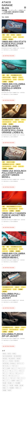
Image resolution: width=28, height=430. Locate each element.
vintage (6, 363)
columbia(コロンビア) (16, 75)
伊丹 (14, 380)
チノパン (6, 373)
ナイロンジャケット (14, 375)
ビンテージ (6, 378)
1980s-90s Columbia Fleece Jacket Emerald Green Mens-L (13, 87)
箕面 (5, 390)
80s (3, 35)
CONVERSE (18, 356)
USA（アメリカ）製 (6, 77)
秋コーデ (19, 388)
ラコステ (14, 378)
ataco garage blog (7, 5)
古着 (5, 383)
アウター (20, 77)
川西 (22, 385)
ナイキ (5, 375)
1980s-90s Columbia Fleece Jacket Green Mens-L (13, 255)
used (17, 361)
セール (22, 370)
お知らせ (19, 35)
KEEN (5, 358)
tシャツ (6, 361)
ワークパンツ (22, 378)
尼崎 (17, 385)
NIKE (19, 358)
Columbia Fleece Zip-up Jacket (12, 335)
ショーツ (6, 370)
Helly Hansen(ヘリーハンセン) (14, 206)
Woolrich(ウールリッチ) (8, 164)
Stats (12, 35)
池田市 (12, 388)
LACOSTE (12, 358)
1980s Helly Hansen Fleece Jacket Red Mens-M (14, 215)
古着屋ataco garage (19, 48)
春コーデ (6, 388)
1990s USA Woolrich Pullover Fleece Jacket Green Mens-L (14, 173)
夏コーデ (6, 385)
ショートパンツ (14, 370)
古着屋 (18, 383)
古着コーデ (11, 383)
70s (10, 353)
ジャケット (5, 329)
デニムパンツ (20, 373)
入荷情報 (4, 39)
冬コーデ (20, 380)
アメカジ (16, 366)
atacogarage (8, 356)
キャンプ (15, 368)
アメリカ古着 (7, 368)
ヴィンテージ (7, 380)
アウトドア (21, 363)
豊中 (10, 390)
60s (5, 353)
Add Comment (14, 50)
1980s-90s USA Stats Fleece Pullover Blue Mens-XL (14, 43)
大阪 (12, 385)
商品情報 (11, 39)
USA (12, 361)
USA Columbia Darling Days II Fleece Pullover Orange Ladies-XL (13, 129)
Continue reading (9, 55)
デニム (12, 373)
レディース (21, 37)
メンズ (14, 37)
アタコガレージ (7, 366)
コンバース (22, 368)
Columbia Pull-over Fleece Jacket (11, 295)
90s (8, 35)
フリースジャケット (7, 37)
